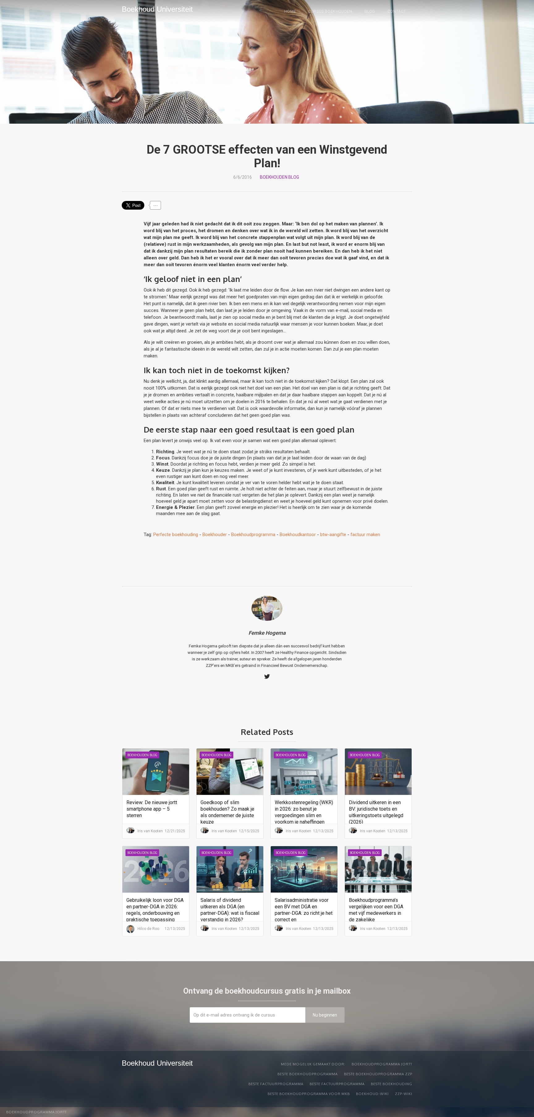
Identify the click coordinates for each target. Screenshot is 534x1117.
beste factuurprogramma (275, 1084)
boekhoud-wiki (372, 1094)
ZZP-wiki (403, 1094)
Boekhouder (214, 534)
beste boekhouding (391, 1084)
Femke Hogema (267, 633)
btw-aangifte (333, 534)
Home (290, 11)
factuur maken (365, 534)
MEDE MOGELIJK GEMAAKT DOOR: (313, 1064)
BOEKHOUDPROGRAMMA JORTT (382, 1064)
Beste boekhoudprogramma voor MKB (309, 1094)
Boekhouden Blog (279, 177)
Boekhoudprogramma (253, 534)
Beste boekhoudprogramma (308, 1074)
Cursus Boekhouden (330, 11)
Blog (369, 11)
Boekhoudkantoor (298, 534)
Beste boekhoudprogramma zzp (378, 1074)
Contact (397, 11)
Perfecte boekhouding (175, 534)
